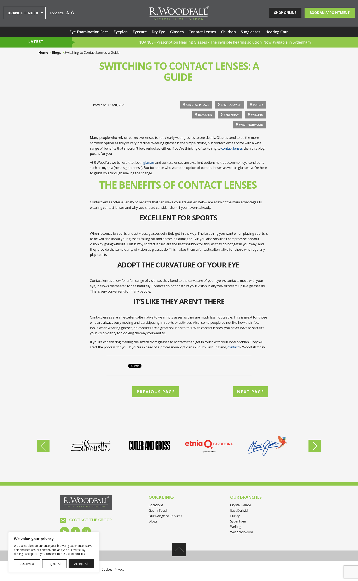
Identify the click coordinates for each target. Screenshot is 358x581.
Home (43, 52)
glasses (148, 162)
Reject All (54, 564)
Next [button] (314, 446)
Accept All (81, 564)
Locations (156, 505)
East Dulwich (231, 105)
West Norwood (251, 125)
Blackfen (205, 115)
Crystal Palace (197, 105)
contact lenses (232, 148)
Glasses (177, 31)
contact (232, 347)
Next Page (250, 391)
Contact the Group (90, 520)
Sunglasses (250, 31)
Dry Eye (158, 31)
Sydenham (231, 115)
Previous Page (156, 391)
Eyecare (140, 31)
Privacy (119, 569)
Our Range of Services (165, 516)
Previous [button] (43, 446)
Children (228, 31)
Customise (27, 564)
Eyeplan (121, 31)
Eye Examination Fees (89, 31)
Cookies (107, 569)
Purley (258, 105)
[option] (90, 446)
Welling (257, 115)
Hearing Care (277, 31)
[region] (53, 552)
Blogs (56, 52)
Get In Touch (158, 510)
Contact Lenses (202, 31)
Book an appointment (330, 12)
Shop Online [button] (285, 12)
